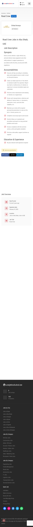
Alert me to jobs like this (10, 150)
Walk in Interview (7, 493)
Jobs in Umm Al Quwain (9, 430)
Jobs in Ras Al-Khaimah (9, 427)
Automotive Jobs (7, 472)
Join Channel (24, 441)
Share (13, 154)
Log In (22, 2)
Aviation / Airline (5, 13)
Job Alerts (5, 490)
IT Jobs (5, 474)
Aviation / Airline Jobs (8, 448)
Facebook (6, 155)
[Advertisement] (16, 173)
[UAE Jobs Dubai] (8, 1)
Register (23, 4)
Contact (5, 501)
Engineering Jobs (7, 464)
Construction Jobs (8, 440)
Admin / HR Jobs (7, 443)
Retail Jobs (6, 469)
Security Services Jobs (9, 482)
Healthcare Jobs (7, 451)
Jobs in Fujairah (7, 424)
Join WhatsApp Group (8, 498)
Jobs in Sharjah (7, 416)
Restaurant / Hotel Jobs (9, 456)
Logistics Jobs (7, 477)
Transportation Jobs (8, 480)
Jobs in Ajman (6, 419)
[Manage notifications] (3, 520)
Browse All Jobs (7, 495)
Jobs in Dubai (6, 411)
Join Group (24, 438)
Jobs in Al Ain (6, 422)
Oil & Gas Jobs (6, 438)
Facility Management (8, 467)
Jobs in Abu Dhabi (14, 215)
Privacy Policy (6, 503)
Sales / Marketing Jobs (9, 453)
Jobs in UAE (22, 215)
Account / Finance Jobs (9, 445)
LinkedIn (21, 155)
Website (16, 29)
